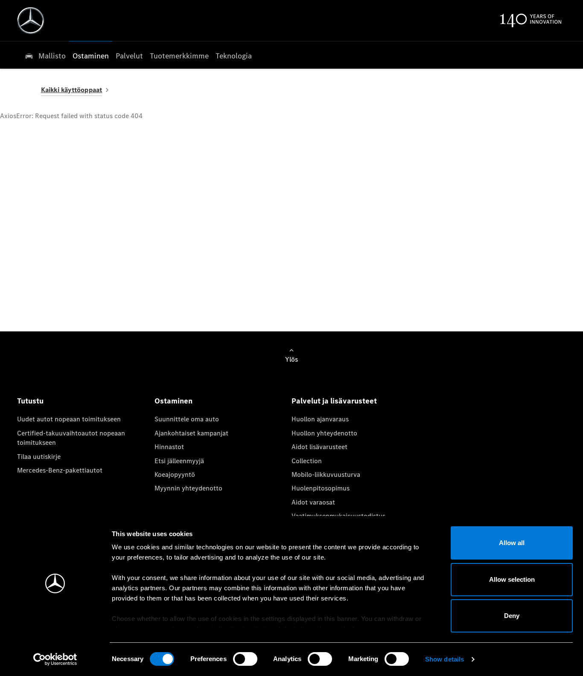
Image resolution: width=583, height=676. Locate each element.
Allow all (512, 542)
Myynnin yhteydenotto (188, 488)
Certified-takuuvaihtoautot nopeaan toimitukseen (71, 438)
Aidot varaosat (313, 502)
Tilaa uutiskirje (39, 456)
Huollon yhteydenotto (324, 433)
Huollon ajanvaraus (320, 419)
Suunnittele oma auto (186, 419)
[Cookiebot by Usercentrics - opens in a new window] (55, 659)
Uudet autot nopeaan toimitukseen (69, 419)
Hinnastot (169, 446)
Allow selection (512, 579)
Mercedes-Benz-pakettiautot (59, 470)
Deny (511, 615)
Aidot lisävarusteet (319, 446)
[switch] (245, 659)
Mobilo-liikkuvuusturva (326, 474)
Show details (444, 659)
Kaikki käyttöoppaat (71, 89)
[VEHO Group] (30, 20)
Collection (307, 460)
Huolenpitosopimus (321, 488)
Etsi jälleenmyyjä (179, 460)
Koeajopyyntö (174, 474)
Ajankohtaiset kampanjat (191, 433)
